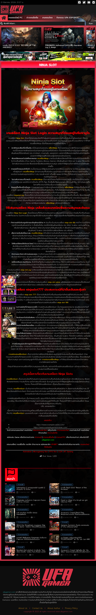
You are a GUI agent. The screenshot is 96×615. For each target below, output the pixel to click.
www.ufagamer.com (64, 611)
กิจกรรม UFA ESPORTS (67, 17)
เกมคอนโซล (47, 17)
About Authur (53, 608)
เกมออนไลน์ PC (15, 17)
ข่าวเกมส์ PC (61, 437)
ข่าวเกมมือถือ (32, 17)
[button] (17, 275)
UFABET (54, 444)
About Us (22, 608)
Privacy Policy (71, 608)
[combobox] (42, 24)
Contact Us (37, 608)
